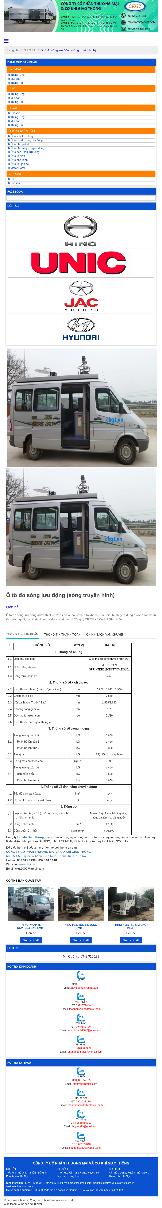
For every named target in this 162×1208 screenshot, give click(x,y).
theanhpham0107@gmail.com (85, 1105)
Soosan (15, 183)
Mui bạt (15, 78)
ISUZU (13, 107)
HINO (12, 88)
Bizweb (38, 1204)
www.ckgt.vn (27, 864)
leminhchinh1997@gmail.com (85, 1030)
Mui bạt (15, 121)
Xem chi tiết (31, 940)
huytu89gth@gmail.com (85, 987)
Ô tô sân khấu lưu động (24, 152)
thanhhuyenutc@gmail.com (85, 1009)
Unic (13, 179)
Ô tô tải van (17, 156)
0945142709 (83, 1026)
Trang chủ (13, 50)
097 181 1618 (83, 984)
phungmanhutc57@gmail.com (85, 1051)
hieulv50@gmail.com (85, 1083)
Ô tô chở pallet (19, 144)
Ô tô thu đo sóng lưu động (26, 140)
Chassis (15, 113)
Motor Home (18, 168)
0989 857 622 (83, 1080)
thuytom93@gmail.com (85, 1126)
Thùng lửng (17, 117)
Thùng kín (16, 125)
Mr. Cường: (81, 956)
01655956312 (83, 1122)
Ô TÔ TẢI (30, 50)
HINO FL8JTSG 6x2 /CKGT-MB (82, 926)
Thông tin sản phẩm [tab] (22, 634)
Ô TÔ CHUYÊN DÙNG (22, 130)
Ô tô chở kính (19, 160)
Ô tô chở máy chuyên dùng (27, 148)
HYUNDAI (15, 69)
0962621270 (83, 1101)
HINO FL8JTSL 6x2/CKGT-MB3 (132, 926)
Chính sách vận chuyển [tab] (105, 634)
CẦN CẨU (15, 173)
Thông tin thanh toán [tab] (62, 634)
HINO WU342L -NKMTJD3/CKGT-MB (30, 926)
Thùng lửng (17, 74)
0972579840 (83, 1005)
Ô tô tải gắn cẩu (20, 164)
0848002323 (83, 1048)
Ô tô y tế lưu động (21, 136)
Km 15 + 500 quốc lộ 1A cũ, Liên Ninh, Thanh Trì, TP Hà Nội (46, 856)
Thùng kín (16, 82)
